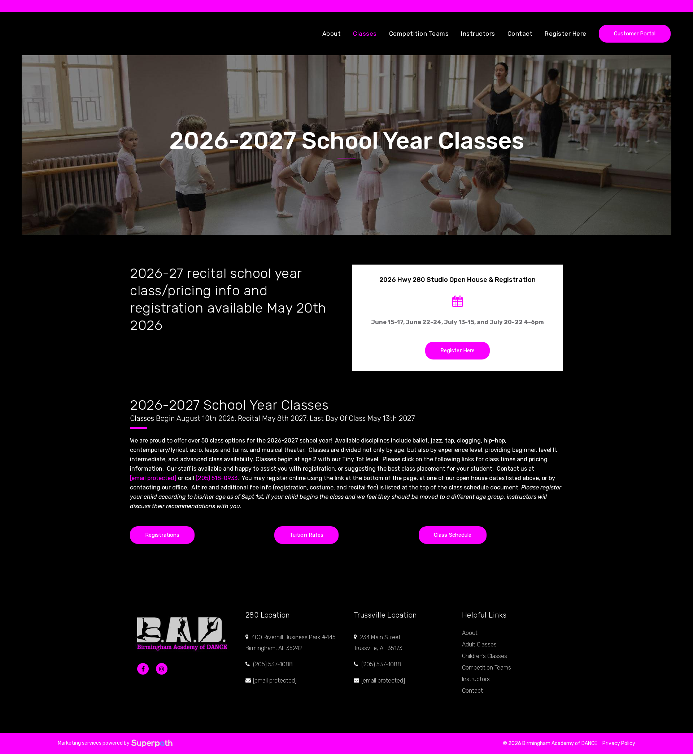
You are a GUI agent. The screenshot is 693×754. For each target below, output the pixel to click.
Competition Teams (486, 667)
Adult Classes (479, 644)
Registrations (162, 535)
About (470, 632)
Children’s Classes (484, 656)
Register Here (457, 350)
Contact (472, 690)
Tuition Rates (306, 535)
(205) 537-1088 (273, 664)
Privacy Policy (618, 743)
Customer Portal (635, 33)
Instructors (476, 679)
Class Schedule (452, 535)
